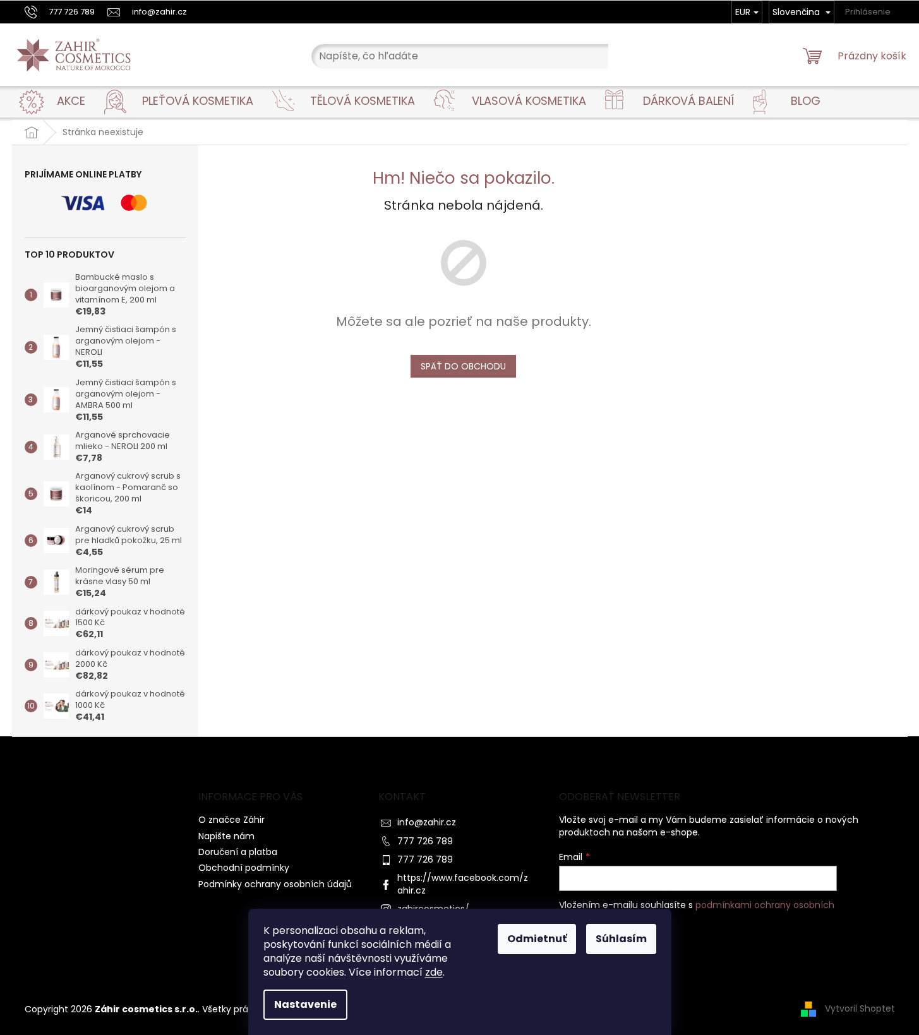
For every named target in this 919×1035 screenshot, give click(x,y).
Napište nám (226, 836)
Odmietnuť (537, 938)
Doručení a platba (237, 852)
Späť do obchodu (463, 366)
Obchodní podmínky (243, 867)
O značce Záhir (231, 819)
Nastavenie (305, 1004)
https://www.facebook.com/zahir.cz (462, 883)
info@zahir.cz (426, 822)
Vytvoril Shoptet (860, 1008)
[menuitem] (71, 101)
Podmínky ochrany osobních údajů (275, 884)
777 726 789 (425, 841)
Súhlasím (621, 938)
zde (434, 972)
